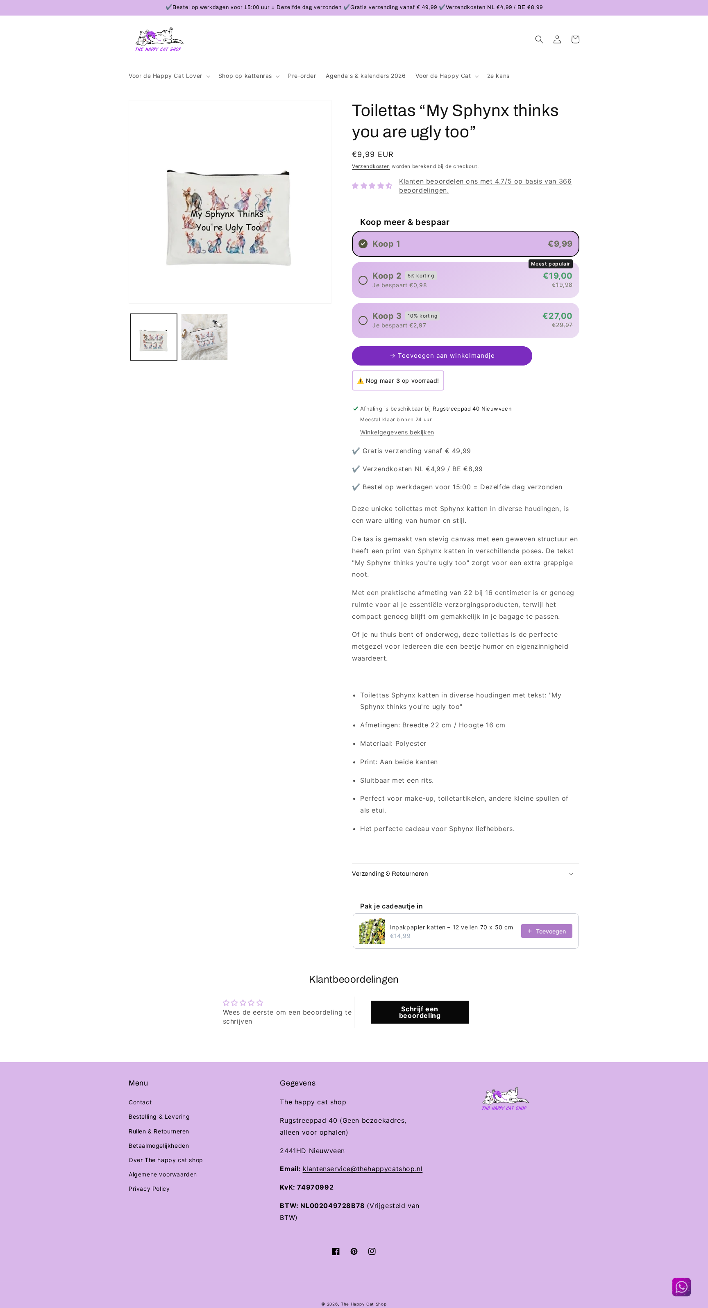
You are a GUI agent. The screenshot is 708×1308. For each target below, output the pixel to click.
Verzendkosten (371, 166)
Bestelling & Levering (159, 1116)
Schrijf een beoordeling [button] (420, 1012)
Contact (140, 1102)
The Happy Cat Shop (364, 1303)
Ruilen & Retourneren (159, 1131)
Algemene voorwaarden (163, 1174)
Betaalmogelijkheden (159, 1145)
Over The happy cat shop (166, 1159)
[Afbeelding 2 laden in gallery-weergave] (204, 337)
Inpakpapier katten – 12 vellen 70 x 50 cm (451, 927)
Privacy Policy (149, 1188)
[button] (168, 75)
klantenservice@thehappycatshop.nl (363, 1169)
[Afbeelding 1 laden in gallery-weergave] (154, 337)
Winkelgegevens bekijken (397, 432)
